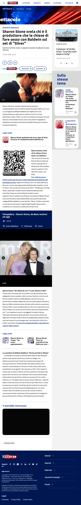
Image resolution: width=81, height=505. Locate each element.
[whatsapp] (18, 464)
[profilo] (77, 3)
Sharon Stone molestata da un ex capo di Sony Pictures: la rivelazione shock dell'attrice (70, 134)
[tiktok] (37, 464)
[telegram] (29, 464)
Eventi (47, 484)
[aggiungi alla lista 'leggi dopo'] (10, 63)
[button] (10, 226)
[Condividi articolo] (5, 63)
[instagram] (14, 464)
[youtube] (33, 464)
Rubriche (48, 470)
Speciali (48, 463)
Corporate (5, 499)
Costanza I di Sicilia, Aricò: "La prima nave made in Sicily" (66, 51)
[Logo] (13, 3)
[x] (22, 464)
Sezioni (48, 456)
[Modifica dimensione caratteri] (15, 63)
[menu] (4, 3)
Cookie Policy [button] (27, 499)
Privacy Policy (16, 499)
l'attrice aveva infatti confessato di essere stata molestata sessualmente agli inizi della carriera (25, 179)
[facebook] (10, 464)
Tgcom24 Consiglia (52, 477)
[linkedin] (25, 464)
